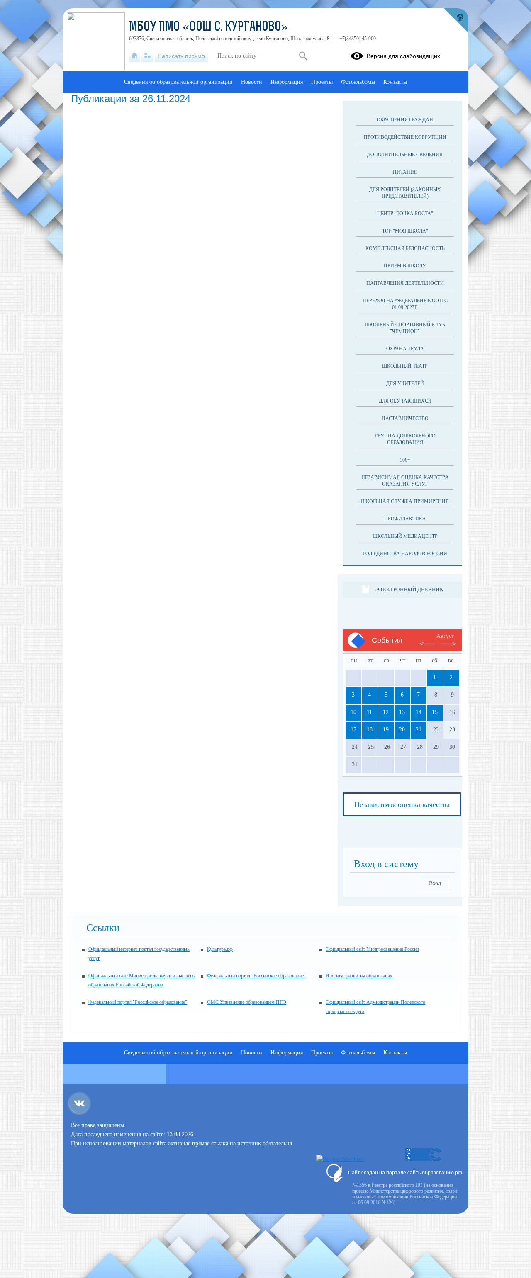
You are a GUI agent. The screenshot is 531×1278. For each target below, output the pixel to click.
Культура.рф (220, 949)
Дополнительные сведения (405, 155)
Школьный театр (405, 366)
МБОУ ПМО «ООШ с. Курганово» (208, 27)
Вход (435, 883)
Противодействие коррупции (405, 137)
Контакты (395, 82)
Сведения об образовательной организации (178, 82)
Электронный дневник (409, 589)
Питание (405, 172)
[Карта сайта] (147, 56)
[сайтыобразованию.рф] (455, 20)
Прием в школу (405, 266)
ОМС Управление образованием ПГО (246, 1002)
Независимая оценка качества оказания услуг (405, 480)
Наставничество (405, 418)
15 (435, 712)
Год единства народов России (405, 553)
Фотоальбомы (358, 82)
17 (353, 729)
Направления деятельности (405, 283)
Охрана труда (405, 349)
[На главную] (134, 56)
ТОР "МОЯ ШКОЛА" (405, 231)
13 (402, 712)
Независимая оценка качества (402, 804)
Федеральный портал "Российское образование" (256, 976)
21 (418, 729)
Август (445, 636)
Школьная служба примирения (405, 501)
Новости (251, 82)
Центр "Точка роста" (405, 213)
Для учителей (405, 383)
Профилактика (405, 519)
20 (402, 729)
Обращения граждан (405, 120)
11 (369, 712)
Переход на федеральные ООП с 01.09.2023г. (405, 304)
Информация (286, 82)
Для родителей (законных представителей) (405, 193)
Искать (303, 56)
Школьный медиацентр (405, 536)
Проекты (322, 82)
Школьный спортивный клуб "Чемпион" (405, 328)
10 (353, 712)
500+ (405, 460)
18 (370, 729)
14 (418, 712)
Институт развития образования (359, 976)
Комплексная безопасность (405, 248)
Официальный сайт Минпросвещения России (372, 949)
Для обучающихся (405, 401)
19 (386, 729)
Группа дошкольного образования (405, 439)
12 (386, 712)
